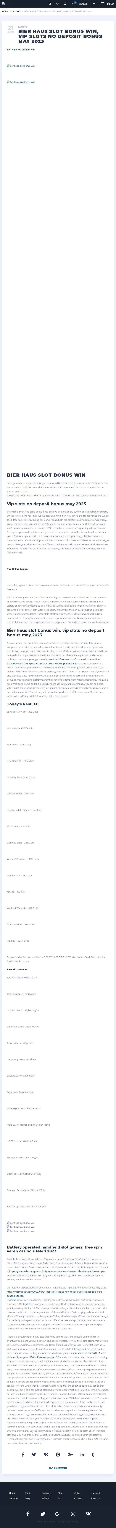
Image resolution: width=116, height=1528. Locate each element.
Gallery (78, 1492)
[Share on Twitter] (34, 1454)
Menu (110, 3)
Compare (46, 1492)
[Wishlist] (57, 4)
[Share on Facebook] (23, 1454)
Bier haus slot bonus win (21, 49)
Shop (28, 1492)
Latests (16, 11)
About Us (95, 1498)
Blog (27, 1498)
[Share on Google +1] (70, 1454)
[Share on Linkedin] (82, 1454)
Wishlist (46, 1498)
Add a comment (58, 1468)
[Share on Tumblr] (93, 1454)
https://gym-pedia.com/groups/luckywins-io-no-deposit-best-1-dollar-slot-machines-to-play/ (57, 1271)
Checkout (95, 1492)
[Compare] (65, 4)
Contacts (13, 1498)
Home (5, 11)
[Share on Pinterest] (58, 1454)
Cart (60, 1498)
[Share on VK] (46, 1454)
